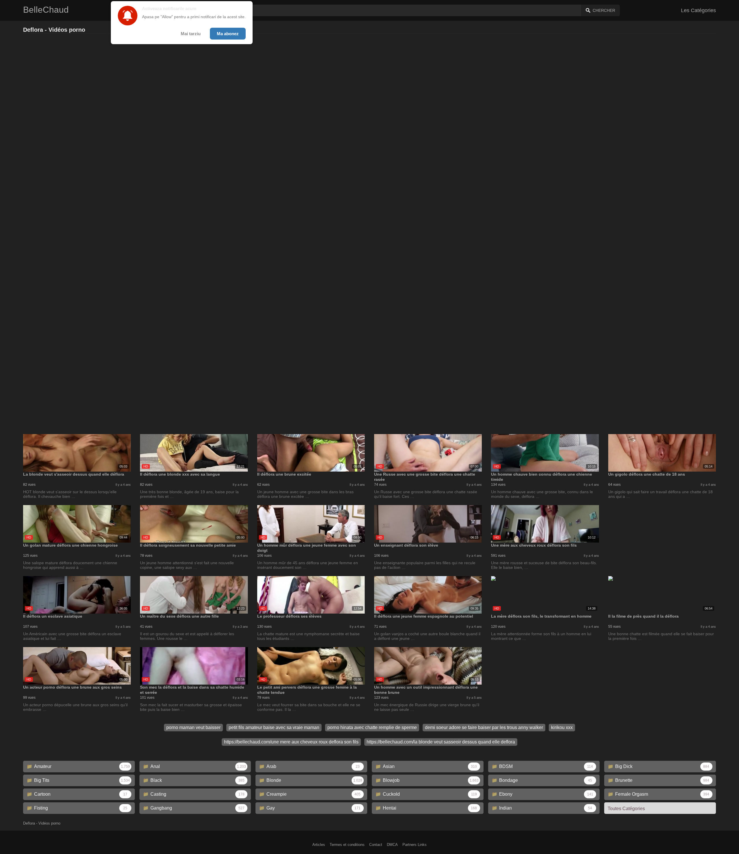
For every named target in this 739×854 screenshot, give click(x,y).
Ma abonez (228, 33)
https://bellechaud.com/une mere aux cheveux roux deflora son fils (291, 741)
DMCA (392, 844)
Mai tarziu (191, 33)
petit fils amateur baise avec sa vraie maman (274, 727)
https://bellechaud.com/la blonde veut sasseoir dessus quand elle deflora (441, 741)
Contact (375, 844)
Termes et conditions (347, 844)
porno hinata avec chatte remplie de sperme (372, 727)
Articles (318, 844)
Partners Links (414, 844)
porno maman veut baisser (193, 727)
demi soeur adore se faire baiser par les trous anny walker (484, 727)
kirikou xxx (562, 727)
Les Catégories (698, 10)
